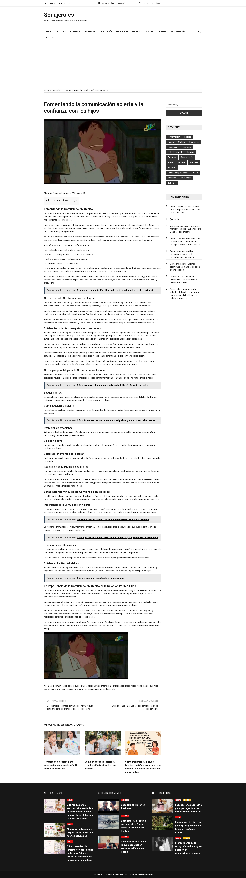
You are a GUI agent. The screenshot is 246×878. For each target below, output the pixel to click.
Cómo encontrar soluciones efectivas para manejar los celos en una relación (185, 267)
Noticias (61, 31)
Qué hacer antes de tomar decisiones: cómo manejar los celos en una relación (183, 279)
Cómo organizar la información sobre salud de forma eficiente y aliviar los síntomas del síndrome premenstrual (80, 853)
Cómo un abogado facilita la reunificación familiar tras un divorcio (100, 765)
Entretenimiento (175, 152)
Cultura (161, 31)
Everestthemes (147, 874)
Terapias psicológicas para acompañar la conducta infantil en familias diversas (60, 765)
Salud (149, 31)
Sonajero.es (59, 15)
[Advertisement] (123, 64)
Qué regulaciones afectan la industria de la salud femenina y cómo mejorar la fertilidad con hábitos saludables (184, 293)
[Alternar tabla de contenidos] (73, 201)
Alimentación (174, 137)
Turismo (172, 183)
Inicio (49, 31)
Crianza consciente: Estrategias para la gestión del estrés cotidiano (135, 707)
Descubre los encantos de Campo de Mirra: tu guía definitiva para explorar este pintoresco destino (70, 707)
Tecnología (105, 31)
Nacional (181, 162)
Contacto (51, 37)
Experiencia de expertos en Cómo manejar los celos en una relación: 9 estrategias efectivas (185, 229)
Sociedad (137, 31)
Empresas (90, 31)
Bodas (171, 142)
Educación (122, 31)
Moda (170, 162)
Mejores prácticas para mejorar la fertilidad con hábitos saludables (80, 832)
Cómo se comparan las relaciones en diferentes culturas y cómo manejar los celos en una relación (185, 241)
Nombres (194, 162)
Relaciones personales (178, 173)
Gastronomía (178, 31)
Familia (190, 152)
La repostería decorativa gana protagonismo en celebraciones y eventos (188, 808)
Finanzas (172, 157)
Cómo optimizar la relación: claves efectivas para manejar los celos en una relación (185, 209)
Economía (75, 31)
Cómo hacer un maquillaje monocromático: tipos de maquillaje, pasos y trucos (182, 254)
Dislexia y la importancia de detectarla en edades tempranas (137, 3)
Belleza (187, 137)
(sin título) (174, 219)
